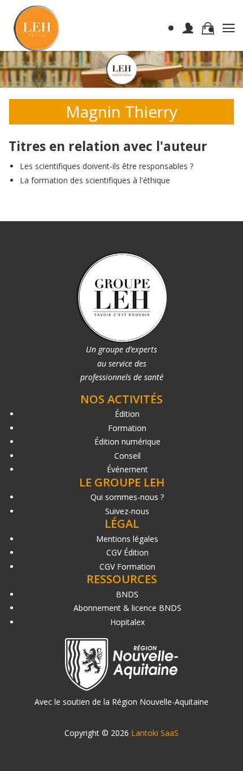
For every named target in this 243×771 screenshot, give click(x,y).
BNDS (127, 594)
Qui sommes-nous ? (127, 497)
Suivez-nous (127, 511)
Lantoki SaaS (155, 732)
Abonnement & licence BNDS (127, 607)
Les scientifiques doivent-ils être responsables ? (106, 166)
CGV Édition (127, 552)
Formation (127, 428)
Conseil (127, 455)
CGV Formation (127, 566)
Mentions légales (127, 538)
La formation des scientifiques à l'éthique (95, 180)
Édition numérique (127, 441)
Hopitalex (127, 622)
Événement (127, 469)
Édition (127, 413)
